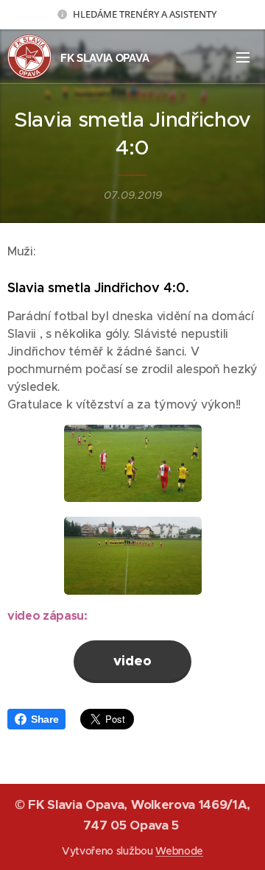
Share (44, 719)
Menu (243, 56)
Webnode (179, 850)
